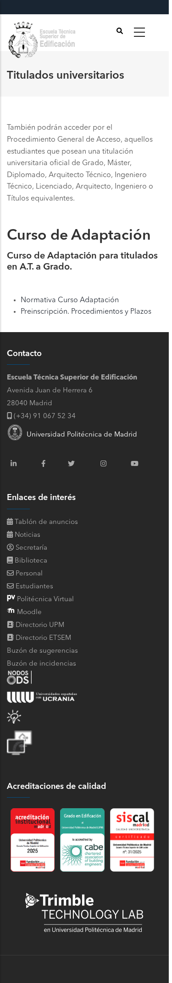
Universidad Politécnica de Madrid (80, 434)
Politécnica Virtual (44, 599)
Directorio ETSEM (43, 638)
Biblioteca (30, 561)
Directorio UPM (40, 625)
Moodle (28, 612)
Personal (28, 573)
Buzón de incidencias (41, 664)
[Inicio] (43, 32)
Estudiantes (33, 586)
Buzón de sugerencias (42, 651)
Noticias (26, 535)
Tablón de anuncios (45, 522)
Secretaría (30, 548)
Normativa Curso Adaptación (70, 300)
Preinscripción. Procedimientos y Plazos (86, 312)
